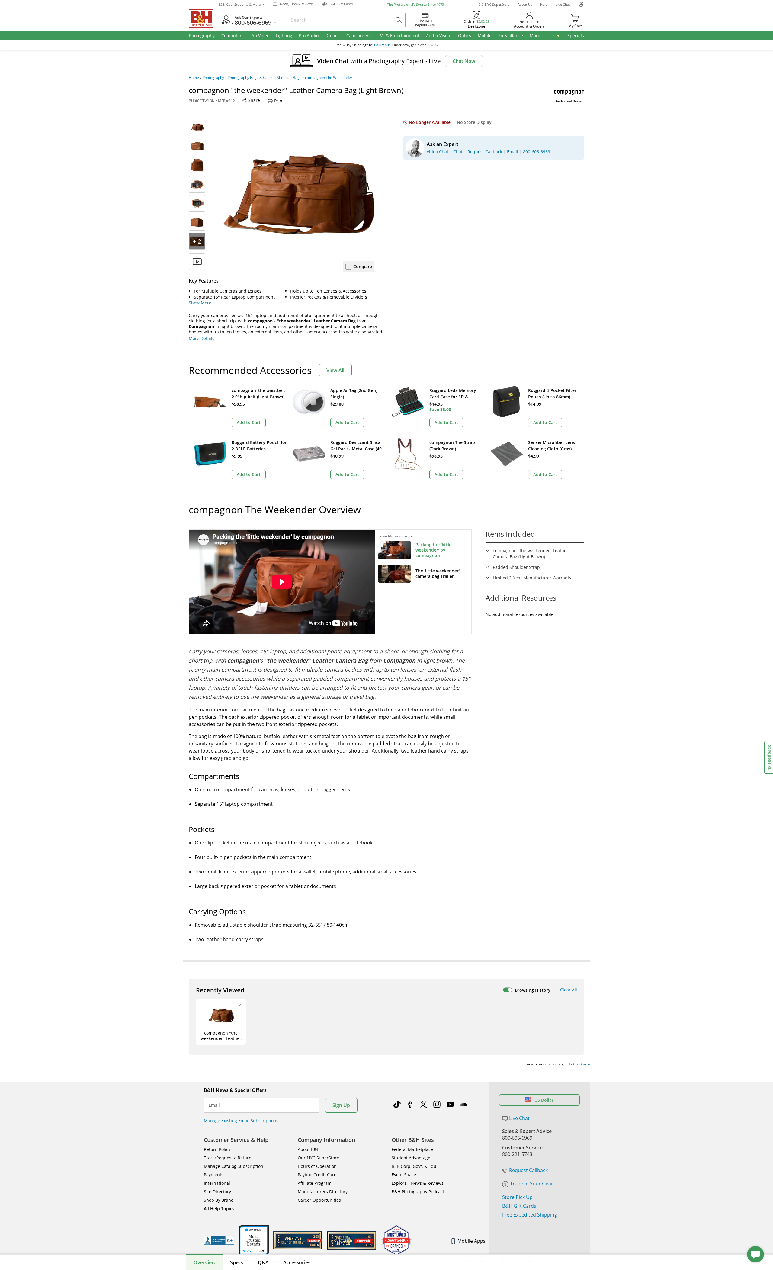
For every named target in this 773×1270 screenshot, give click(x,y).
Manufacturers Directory (323, 1191)
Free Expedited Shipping (529, 1214)
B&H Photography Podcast (418, 1191)
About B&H (309, 1149)
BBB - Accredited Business (219, 1240)
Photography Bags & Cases (250, 77)
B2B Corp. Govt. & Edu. (415, 1166)
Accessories (296, 1262)
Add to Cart (249, 422)
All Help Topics (219, 1208)
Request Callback (528, 1170)
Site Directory (217, 1191)
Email (214, 1105)
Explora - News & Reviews (418, 1183)
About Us (525, 4)
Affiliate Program (315, 1183)
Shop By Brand (219, 1200)
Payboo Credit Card (317, 1175)
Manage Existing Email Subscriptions (241, 1120)
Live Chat (563, 4)
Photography (213, 77)
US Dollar (543, 1100)
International (217, 1183)
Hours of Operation (317, 1166)
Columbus (382, 45)
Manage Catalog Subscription (233, 1166)
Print (279, 101)
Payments (213, 1175)
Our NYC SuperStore (318, 1158)
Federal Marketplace (412, 1149)
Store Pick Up (517, 1197)
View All (335, 370)
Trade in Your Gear (531, 1183)
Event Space (404, 1175)
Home (194, 77)
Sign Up (341, 1105)
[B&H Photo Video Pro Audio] (203, 18)
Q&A (263, 1262)
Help (543, 4)
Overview (205, 1262)
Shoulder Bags (289, 77)
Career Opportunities (319, 1200)
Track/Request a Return (228, 1158)
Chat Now (464, 61)
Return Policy (217, 1149)
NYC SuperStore (497, 4)
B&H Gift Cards (519, 1206)
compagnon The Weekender (328, 77)
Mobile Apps (471, 1241)
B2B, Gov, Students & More (239, 4)
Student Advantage (411, 1158)
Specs (236, 1262)
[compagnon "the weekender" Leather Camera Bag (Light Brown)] (298, 194)
